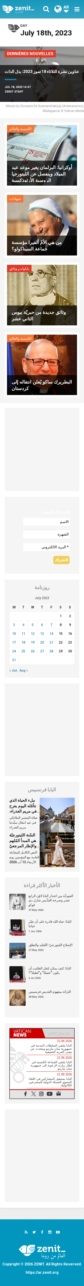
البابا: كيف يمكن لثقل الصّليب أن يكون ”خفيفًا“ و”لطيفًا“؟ (49, 970)
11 (23, 633)
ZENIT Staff (14, 91)
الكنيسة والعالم (20, 129)
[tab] (26, 1033)
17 (14, 642)
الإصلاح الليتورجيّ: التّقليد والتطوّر (50, 945)
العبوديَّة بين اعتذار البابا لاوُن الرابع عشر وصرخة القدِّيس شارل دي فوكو (50, 900)
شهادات (15, 199)
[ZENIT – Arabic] (24, 9)
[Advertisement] (42, 449)
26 (33, 651)
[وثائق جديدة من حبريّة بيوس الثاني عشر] (42, 294)
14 (51, 633)
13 (42, 633)
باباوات (24, 269)
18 (23, 642)
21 (51, 642)
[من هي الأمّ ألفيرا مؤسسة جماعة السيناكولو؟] (42, 224)
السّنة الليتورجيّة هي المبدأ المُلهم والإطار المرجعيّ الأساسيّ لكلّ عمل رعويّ (24, 846)
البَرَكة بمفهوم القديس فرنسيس (49, 991)
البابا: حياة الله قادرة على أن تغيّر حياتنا (49, 924)
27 (42, 651)
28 (51, 651)
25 (23, 651)
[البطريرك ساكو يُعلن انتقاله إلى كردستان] (42, 364)
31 (14, 660)
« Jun (13, 670)
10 (14, 633)
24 (14, 651)
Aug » (23, 670)
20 (42, 642)
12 (33, 633)
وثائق (13, 269)
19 (33, 642)
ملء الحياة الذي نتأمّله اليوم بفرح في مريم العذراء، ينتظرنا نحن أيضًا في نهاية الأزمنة (23, 811)
